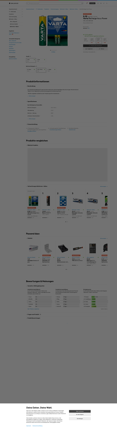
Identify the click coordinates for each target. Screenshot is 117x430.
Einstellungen (80, 418)
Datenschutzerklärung (37, 425)
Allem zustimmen (80, 411)
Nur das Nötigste (80, 414)
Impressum (28, 425)
